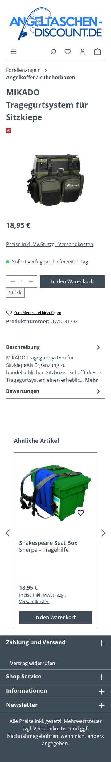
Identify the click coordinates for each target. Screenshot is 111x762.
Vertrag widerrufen (32, 663)
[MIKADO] (55, 130)
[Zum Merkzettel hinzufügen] (81, 513)
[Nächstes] (103, 533)
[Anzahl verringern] (12, 281)
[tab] (54, 363)
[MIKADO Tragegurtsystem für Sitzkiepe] (55, 180)
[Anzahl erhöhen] (31, 281)
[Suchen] (53, 51)
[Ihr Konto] (82, 51)
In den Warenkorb (72, 281)
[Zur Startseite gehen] (55, 23)
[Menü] (13, 51)
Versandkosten (50, 728)
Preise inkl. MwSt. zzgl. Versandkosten (49, 244)
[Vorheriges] (7, 533)
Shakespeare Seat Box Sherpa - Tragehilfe (48, 546)
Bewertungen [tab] (22, 391)
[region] (55, 180)
